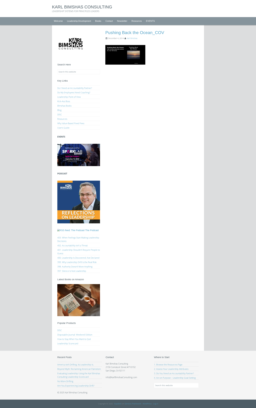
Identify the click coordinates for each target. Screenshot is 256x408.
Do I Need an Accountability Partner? (74, 88)
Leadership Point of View (69, 96)
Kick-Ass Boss (63, 101)
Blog (59, 110)
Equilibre (117, 403)
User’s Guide (63, 127)
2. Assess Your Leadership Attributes (171, 369)
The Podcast (92, 230)
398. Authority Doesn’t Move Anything (74, 266)
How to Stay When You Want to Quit (74, 339)
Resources (62, 118)
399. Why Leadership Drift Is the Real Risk (77, 262)
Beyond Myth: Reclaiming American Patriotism (79, 369)
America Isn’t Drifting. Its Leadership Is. (75, 364)
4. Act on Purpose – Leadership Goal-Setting (175, 377)
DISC (59, 114)
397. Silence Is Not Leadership (71, 271)
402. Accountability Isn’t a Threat (72, 245)
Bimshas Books (64, 105)
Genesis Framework (133, 403)
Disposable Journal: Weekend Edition (74, 334)
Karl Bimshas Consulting (82, 7)
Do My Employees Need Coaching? (73, 92)
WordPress (147, 403)
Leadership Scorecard (67, 343)
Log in (155, 403)
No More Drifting (65, 381)
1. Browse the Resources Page (168, 364)
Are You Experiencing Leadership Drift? (75, 385)
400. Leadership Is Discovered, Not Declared (78, 257)
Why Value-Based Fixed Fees (70, 123)
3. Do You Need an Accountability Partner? (174, 373)
